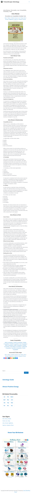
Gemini (12, 17)
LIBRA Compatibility (18, 345)
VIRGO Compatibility (9, 345)
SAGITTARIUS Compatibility (15, 346)
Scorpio (6, 19)
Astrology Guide (8, 380)
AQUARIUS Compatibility (17, 348)
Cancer (16, 17)
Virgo (22, 17)
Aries (6, 17)
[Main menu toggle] (29, 2)
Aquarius (20, 19)
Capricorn (16, 19)
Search (4, 370)
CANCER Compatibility (14, 343)
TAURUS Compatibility (17, 342)
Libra (25, 17)
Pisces (24, 19)
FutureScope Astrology (11, 2)
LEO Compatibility (23, 343)
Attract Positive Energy (11, 387)
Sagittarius (11, 19)
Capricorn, (5, 425)
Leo (19, 17)
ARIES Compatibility (9, 342)
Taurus (9, 17)
